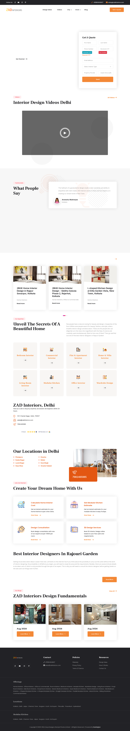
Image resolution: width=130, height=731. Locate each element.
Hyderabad (77, 706)
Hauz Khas (19, 466)
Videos (59, 10)
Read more (21, 303)
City (68, 10)
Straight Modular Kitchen (64, 691)
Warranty (75, 662)
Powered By (93, 727)
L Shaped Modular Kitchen (28, 691)
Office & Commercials (42, 686)
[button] (63, 315)
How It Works (103, 665)
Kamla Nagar (19, 460)
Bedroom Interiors (66, 686)
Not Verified (102, 52)
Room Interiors (55, 686)
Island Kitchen (93, 691)
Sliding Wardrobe (105, 691)
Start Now (34, 515)
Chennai (31, 706)
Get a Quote (117, 10)
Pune (36, 706)
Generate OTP (87, 52)
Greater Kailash (46, 466)
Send (97, 79)
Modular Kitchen (78, 686)
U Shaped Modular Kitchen (46, 691)
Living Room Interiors (104, 686)
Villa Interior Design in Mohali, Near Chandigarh (100, 289)
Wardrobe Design (90, 686)
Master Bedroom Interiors (60, 689)
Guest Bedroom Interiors (78, 689)
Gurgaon (42, 706)
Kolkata (15, 706)
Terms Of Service (78, 668)
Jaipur (25, 706)
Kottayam (53, 706)
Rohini (43, 460)
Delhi (20, 706)
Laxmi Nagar (19, 463)
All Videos (111, 98)
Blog (86, 10)
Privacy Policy (77, 665)
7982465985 (21, 424)
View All (112, 591)
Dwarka (43, 457)
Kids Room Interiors (30, 689)
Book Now (34, 540)
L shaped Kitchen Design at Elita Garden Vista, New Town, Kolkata (65, 291)
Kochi (47, 706)
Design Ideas (47, 10)
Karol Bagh (44, 463)
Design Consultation (40, 527)
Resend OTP (86, 55)
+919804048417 (98, 2)
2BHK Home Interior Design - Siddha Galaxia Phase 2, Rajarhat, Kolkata (29, 292)
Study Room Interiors (44, 689)
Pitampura (19, 457)
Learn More (24, 634)
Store (77, 10)
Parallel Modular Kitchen (80, 691)
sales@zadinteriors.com (116, 2)
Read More (109, 579)
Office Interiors (29, 686)
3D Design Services (92, 527)
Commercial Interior (19, 693)
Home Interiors (18, 686)
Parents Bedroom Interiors (95, 689)
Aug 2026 (22, 628)
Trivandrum (68, 706)
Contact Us (102, 668)
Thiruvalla (61, 706)
